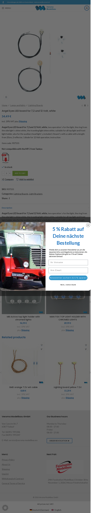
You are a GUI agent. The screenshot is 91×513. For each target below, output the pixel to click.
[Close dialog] (88, 225)
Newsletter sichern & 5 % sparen (68, 278)
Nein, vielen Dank (68, 285)
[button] (5, 508)
